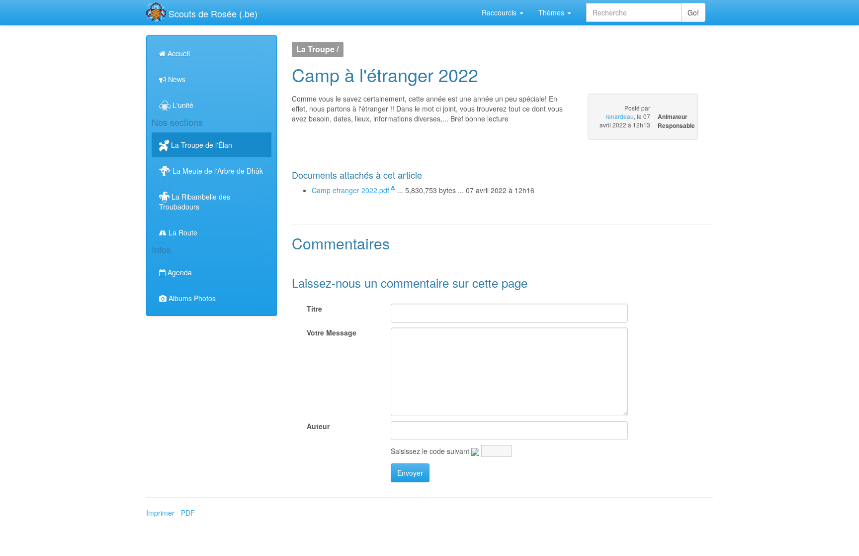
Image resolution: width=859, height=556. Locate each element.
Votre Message (331, 332)
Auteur (318, 426)
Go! (693, 12)
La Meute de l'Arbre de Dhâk (217, 171)
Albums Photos (191, 298)
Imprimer (160, 513)
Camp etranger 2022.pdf (350, 190)
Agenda (179, 272)
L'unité (182, 105)
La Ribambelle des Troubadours (194, 202)
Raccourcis (500, 12)
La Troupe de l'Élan (200, 145)
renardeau (619, 116)
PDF (188, 513)
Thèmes (552, 12)
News (175, 79)
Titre (314, 309)
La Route (182, 232)
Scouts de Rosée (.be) (212, 13)
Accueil (178, 53)
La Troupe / (317, 49)
